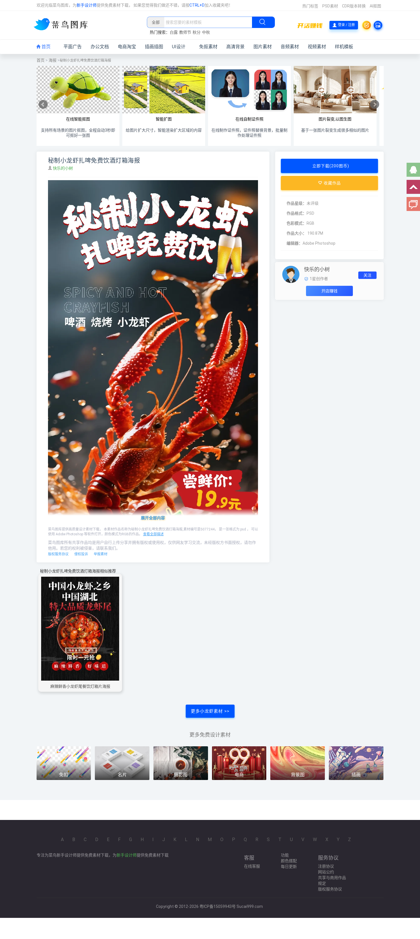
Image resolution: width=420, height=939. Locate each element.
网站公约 (326, 872)
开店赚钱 (329, 291)
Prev (43, 104)
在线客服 (252, 866)
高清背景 (235, 46)
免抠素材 (208, 46)
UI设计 (178, 46)
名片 (122, 774)
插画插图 (154, 46)
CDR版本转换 (354, 6)
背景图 (298, 774)
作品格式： (297, 213)
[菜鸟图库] (63, 25)
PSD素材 (330, 6)
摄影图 (180, 774)
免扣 (63, 774)
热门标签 (310, 6)
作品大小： (297, 233)
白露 (174, 32)
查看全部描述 (153, 534)
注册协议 (326, 866)
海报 (53, 60)
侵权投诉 (81, 554)
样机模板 (344, 46)
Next (374, 104)
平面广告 (72, 46)
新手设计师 (87, 5)
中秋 (206, 32)
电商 (239, 774)
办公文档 (100, 46)
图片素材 (262, 46)
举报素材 (100, 554)
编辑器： (295, 243)
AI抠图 (375, 6)
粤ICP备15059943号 (217, 906)
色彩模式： (297, 223)
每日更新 (289, 866)
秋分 (197, 32)
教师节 (185, 32)
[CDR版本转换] (378, 25)
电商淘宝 (127, 46)
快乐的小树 (63, 168)
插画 (356, 774)
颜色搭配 (289, 860)
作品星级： (297, 203)
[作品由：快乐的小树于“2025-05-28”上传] (290, 274)
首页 (45, 46)
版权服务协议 (58, 554)
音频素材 (290, 46)
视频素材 (317, 46)
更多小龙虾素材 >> (210, 711)
